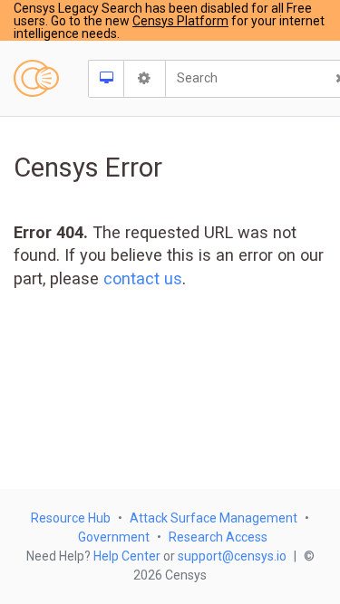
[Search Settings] (145, 79)
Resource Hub (71, 518)
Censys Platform (180, 21)
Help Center (126, 556)
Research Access (218, 537)
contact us (142, 278)
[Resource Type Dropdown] (106, 79)
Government (114, 537)
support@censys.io (232, 556)
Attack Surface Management (213, 518)
